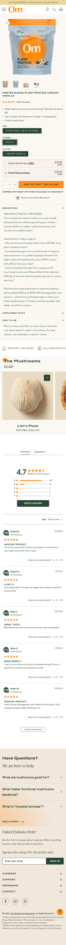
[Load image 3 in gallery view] (26, 85)
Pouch (10, 142)
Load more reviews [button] (33, 729)
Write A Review (33, 503)
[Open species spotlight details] (47, 378)
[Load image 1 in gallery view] (5, 85)
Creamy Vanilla (15, 154)
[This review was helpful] (54, 560)
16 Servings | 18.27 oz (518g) (22, 130)
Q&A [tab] (39, 453)
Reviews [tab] (25, 451)
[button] (3, 9)
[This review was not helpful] (59, 560)
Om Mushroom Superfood (23, 913)
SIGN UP (55, 861)
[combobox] (51, 519)
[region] (33, 481)
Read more (10, 821)
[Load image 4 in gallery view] (36, 85)
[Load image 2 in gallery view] (15, 85)
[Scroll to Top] (60, 912)
